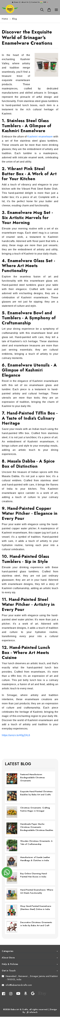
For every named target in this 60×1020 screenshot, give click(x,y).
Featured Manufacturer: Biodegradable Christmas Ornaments (32, 777)
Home (5, 18)
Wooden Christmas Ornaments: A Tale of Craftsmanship (36, 843)
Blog (14, 18)
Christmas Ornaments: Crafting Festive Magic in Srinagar (35, 809)
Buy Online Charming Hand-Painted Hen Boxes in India (33, 875)
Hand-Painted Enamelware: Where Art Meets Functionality (36, 891)
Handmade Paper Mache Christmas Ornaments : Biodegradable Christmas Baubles (36, 827)
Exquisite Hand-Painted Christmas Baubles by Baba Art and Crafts (36, 793)
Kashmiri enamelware (40, 136)
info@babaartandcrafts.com (19, 985)
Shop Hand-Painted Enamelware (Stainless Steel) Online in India (35, 908)
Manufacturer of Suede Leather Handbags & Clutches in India (35, 859)
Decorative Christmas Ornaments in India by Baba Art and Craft (36, 924)
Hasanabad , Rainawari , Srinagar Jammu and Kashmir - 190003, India (32, 978)
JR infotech (32, 1012)
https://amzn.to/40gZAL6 (16, 735)
